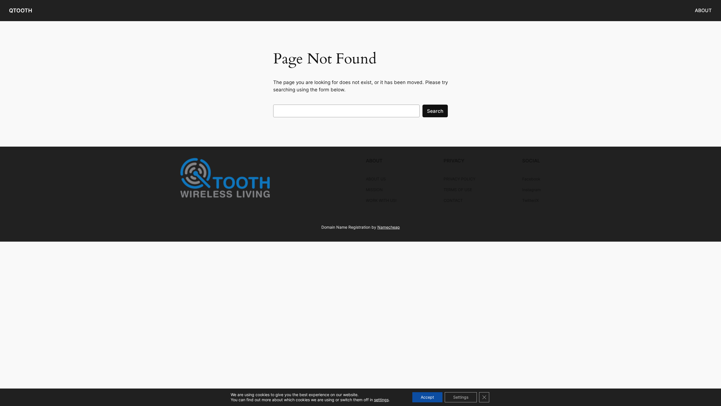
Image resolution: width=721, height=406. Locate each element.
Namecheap (388, 227)
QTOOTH (20, 10)
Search (435, 111)
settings (381, 399)
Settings (460, 397)
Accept (427, 397)
